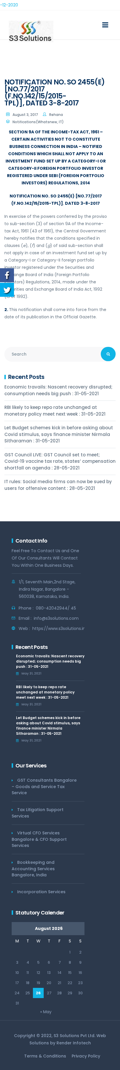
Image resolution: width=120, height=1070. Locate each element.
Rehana (56, 114)
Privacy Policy (86, 1056)
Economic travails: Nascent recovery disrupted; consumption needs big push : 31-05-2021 (58, 390)
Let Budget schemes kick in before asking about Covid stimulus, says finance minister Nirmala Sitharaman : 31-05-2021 (58, 434)
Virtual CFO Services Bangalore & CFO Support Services (39, 839)
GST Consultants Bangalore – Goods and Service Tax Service (44, 786)
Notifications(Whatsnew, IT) (38, 121)
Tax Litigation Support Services (37, 813)
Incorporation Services (41, 892)
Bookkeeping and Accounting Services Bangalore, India (33, 868)
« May (46, 1012)
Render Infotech (74, 1043)
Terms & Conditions (45, 1056)
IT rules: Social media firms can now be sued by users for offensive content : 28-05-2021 (58, 485)
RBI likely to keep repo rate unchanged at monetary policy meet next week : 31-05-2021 (54, 410)
